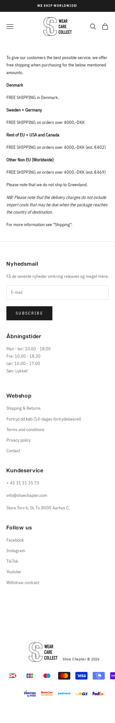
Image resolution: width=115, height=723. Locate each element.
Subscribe (29, 313)
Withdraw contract (22, 582)
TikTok (12, 561)
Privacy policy (18, 440)
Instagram (15, 550)
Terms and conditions (25, 429)
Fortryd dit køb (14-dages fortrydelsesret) (43, 419)
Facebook (15, 540)
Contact (13, 450)
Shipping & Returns (23, 408)
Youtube (13, 572)
